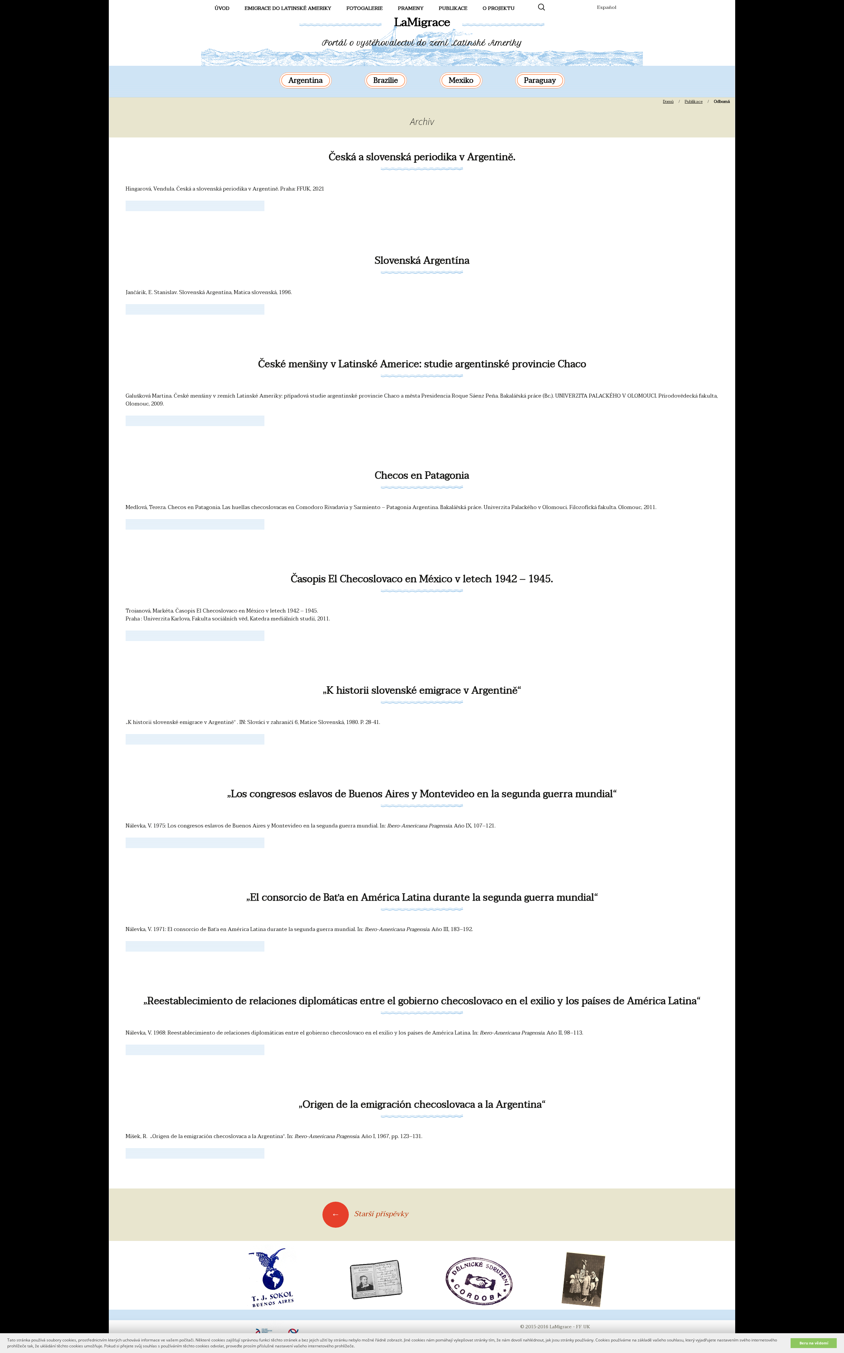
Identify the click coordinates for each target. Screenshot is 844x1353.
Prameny (411, 8)
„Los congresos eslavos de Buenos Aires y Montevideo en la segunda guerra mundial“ (422, 794)
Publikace (453, 8)
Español (607, 7)
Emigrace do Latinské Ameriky (288, 8)
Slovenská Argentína (422, 260)
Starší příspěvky (369, 1214)
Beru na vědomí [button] (813, 1342)
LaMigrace (422, 22)
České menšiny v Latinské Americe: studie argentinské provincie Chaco (422, 364)
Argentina (305, 80)
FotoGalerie (365, 8)
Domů (668, 101)
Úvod (222, 8)
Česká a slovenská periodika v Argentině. (422, 157)
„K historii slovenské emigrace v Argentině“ (422, 690)
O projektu (499, 8)
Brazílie (386, 80)
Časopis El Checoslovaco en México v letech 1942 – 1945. (422, 579)
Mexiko (461, 80)
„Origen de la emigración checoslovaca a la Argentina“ (422, 1104)
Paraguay (540, 80)
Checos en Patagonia (422, 475)
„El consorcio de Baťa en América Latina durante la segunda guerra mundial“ (422, 897)
